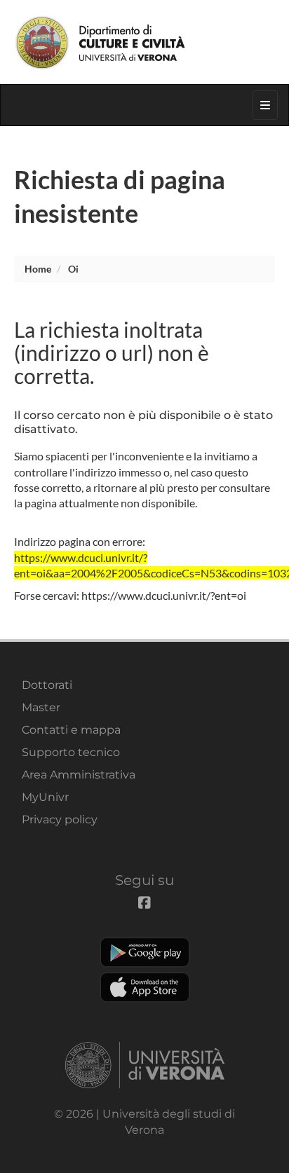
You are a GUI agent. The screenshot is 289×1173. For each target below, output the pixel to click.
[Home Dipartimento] (144, 42)
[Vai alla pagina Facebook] (213, 10)
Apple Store (145, 987)
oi (73, 269)
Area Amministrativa (78, 774)
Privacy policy (60, 819)
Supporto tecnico (71, 752)
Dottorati (47, 685)
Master (41, 707)
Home (38, 269)
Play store (145, 952)
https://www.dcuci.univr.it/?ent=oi (163, 595)
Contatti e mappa (71, 729)
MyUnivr (45, 797)
